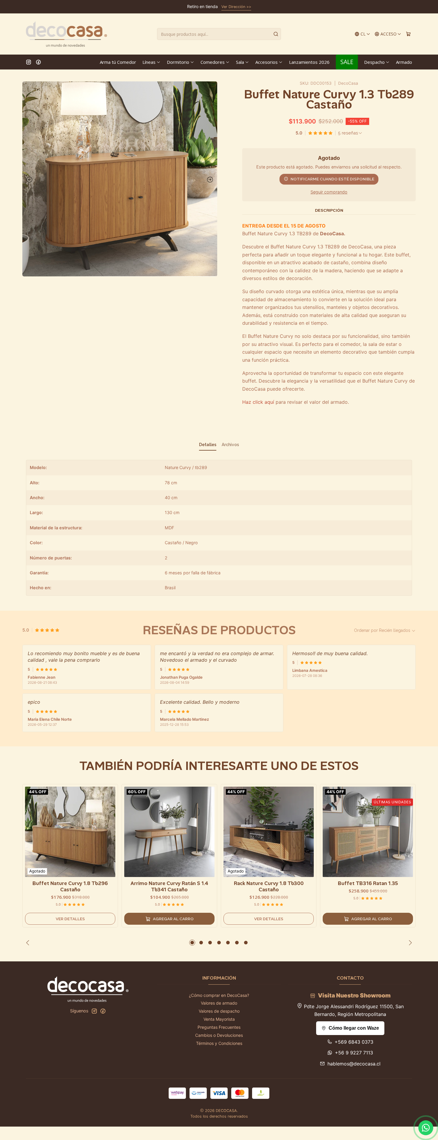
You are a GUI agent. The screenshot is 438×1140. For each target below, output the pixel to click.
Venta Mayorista (219, 1019)
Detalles (207, 444)
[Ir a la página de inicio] (66, 34)
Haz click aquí (258, 402)
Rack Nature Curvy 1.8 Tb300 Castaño (269, 886)
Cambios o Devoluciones (219, 1035)
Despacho (374, 62)
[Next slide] (211, 179)
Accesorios (266, 62)
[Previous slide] (28, 179)
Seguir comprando (328, 192)
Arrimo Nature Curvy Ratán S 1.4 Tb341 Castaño (169, 886)
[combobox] (219, 34)
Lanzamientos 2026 (309, 62)
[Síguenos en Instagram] (28, 62)
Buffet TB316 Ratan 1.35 (368, 883)
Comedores (213, 62)
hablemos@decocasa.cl (353, 1064)
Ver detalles (70, 918)
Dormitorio (178, 62)
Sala (240, 62)
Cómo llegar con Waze (354, 1028)
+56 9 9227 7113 (354, 1053)
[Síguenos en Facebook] (38, 62)
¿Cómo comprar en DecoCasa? (219, 995)
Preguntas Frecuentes (219, 1027)
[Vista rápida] (111, 830)
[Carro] (408, 34)
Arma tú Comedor (118, 62)
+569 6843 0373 (354, 1042)
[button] (192, 942)
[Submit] (276, 34)
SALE (347, 62)
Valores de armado (219, 1003)
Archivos (230, 444)
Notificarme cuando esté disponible (332, 179)
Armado (404, 62)
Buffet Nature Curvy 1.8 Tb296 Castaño (70, 886)
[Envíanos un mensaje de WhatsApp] (425, 1127)
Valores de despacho (219, 1011)
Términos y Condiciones (219, 1043)
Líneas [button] (149, 62)
